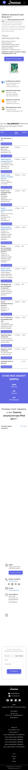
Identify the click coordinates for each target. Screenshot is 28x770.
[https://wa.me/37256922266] (19, 584)
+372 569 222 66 (13, 581)
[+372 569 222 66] (4, 3)
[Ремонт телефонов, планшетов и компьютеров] (14, 3)
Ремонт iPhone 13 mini (14, 729)
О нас (14, 754)
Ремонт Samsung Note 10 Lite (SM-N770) (14, 734)
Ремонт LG (14, 727)
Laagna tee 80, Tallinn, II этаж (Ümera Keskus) (14, 707)
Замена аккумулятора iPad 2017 (7, 210)
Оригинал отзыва (22, 443)
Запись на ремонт (6, 143)
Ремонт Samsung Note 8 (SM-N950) (14, 737)
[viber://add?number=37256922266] (16, 584)
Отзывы (14, 761)
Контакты (14, 756)
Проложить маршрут (15, 572)
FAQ (14, 758)
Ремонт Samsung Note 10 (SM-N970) (14, 744)
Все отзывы (23, 426)
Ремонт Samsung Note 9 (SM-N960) (14, 739)
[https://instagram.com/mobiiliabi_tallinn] (12, 584)
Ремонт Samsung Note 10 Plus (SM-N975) (14, 747)
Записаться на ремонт (14, 58)
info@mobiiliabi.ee (14, 590)
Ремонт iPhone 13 (14, 732)
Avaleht (2, 6)
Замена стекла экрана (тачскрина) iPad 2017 (7, 177)
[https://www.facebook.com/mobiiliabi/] (9, 584)
